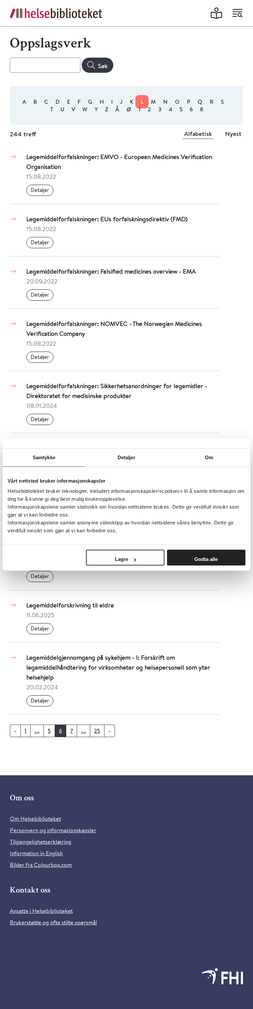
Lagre (121, 559)
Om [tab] (209, 457)
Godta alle (206, 559)
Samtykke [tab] (44, 457)
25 (97, 730)
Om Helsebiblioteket (35, 818)
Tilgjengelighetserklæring (40, 841)
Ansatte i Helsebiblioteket (41, 911)
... (37, 730)
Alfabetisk (198, 133)
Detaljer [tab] (127, 457)
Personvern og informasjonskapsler (53, 830)
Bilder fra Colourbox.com (41, 864)
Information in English (36, 853)
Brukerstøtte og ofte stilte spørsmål (53, 922)
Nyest (233, 133)
